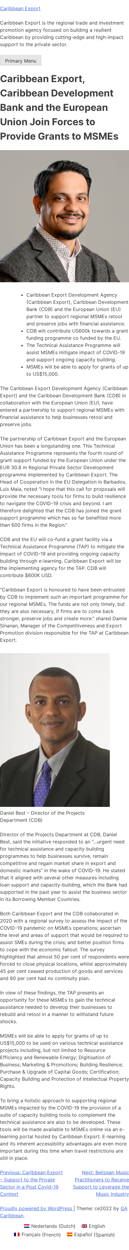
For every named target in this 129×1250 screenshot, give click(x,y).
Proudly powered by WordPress (37, 1208)
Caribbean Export (20, 8)
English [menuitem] (97, 1226)
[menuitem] (50, 1226)
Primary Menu (20, 61)
